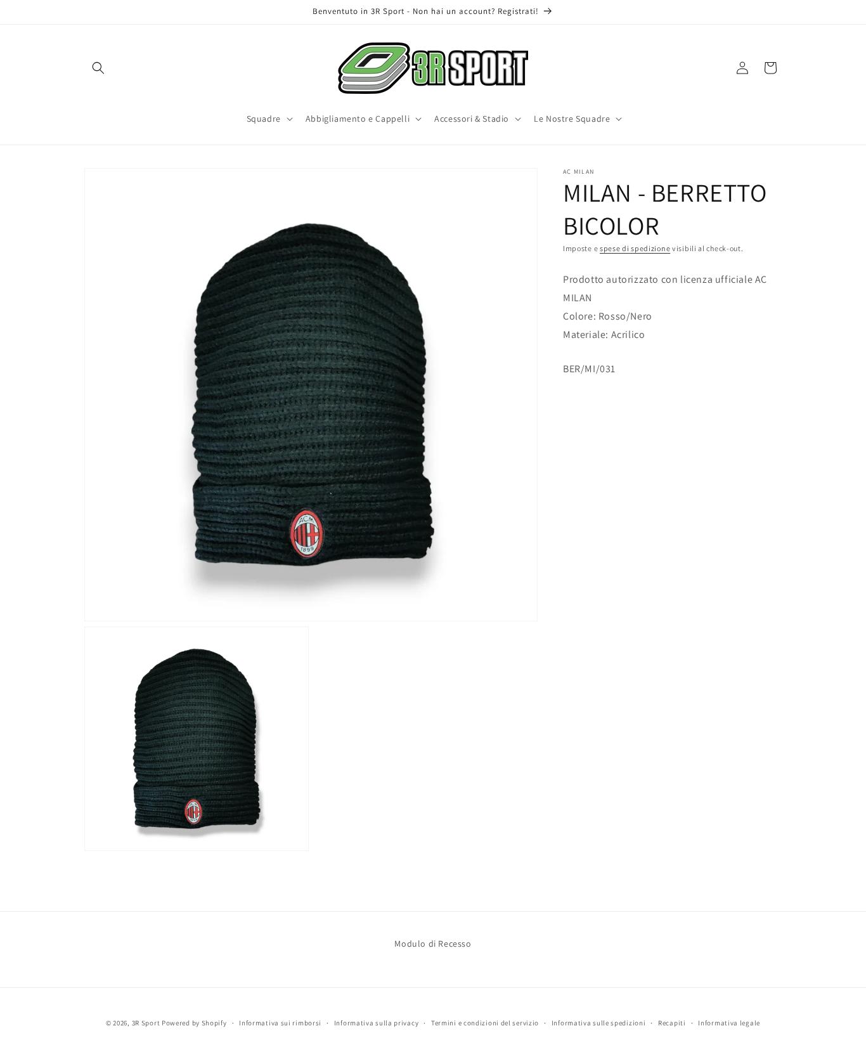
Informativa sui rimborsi (280, 1022)
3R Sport (146, 1022)
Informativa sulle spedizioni (599, 1022)
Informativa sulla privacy (376, 1022)
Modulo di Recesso (432, 943)
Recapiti (672, 1022)
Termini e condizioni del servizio (485, 1022)
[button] (98, 68)
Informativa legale (729, 1022)
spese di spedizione (635, 248)
